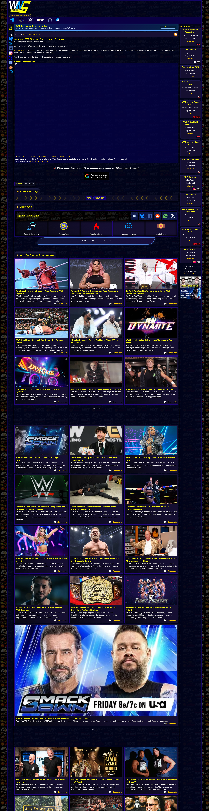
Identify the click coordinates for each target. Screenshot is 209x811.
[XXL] (39, 34)
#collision (190, 59)
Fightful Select (19, 50)
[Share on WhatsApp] (165, 216)
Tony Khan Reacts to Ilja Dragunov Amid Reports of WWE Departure (39, 292)
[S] (28, 34)
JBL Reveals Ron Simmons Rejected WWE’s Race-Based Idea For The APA (151, 780)
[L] (33, 34)
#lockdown (190, 76)
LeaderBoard (161, 234)
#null (190, 93)
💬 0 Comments (60, 304)
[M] (30, 34)
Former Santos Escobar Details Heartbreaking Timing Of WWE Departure (39, 609)
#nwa (89, 198)
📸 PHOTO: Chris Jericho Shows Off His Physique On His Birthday (44, 156)
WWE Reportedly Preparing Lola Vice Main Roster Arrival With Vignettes (41, 560)
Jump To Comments (31, 234)
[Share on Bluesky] (142, 216)
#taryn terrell (100, 198)
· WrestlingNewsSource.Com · (20, 15)
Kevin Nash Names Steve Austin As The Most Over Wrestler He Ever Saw (40, 780)
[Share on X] (173, 216)
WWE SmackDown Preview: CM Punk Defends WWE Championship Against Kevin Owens (53, 718)
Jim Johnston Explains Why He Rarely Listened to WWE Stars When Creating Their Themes (151, 560)
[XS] (24, 34)
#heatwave (190, 168)
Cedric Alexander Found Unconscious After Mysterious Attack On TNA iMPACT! (93, 508)
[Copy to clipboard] (134, 216)
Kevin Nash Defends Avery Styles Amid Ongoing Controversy (151, 389)
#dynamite (190, 186)
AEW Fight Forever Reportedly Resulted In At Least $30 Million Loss (148, 609)
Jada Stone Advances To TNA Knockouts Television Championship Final (147, 508)
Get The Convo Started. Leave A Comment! (96, 241)
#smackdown (190, 41)
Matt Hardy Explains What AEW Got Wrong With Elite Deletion (96, 389)
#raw (190, 113)
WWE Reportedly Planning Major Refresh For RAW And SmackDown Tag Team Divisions (93, 609)
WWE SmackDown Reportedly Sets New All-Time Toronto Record (39, 341)
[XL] (35, 34)
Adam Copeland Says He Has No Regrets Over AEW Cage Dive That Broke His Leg (95, 560)
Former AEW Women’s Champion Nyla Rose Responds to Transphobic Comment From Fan (94, 292)
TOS (184, 274)
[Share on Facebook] (149, 216)
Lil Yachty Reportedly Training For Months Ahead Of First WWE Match (94, 341)
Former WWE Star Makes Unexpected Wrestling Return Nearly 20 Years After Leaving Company (41, 508)
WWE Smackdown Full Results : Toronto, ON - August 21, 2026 (39, 459)
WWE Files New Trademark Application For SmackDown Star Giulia (150, 459)
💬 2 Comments (170, 620)
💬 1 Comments (115, 353)
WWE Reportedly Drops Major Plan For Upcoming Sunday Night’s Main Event (95, 780)
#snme (190, 221)
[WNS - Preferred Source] (96, 176)
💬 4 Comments (115, 522)
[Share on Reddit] (157, 216)
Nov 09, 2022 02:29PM (39, 161)
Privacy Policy (191, 274)
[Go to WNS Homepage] (20, 7)
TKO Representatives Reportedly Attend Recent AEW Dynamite (38, 390)
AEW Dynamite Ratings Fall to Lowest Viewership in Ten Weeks (149, 341)
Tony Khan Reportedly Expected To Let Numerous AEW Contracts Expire (94, 459)
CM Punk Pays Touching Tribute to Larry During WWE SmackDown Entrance (148, 292)
